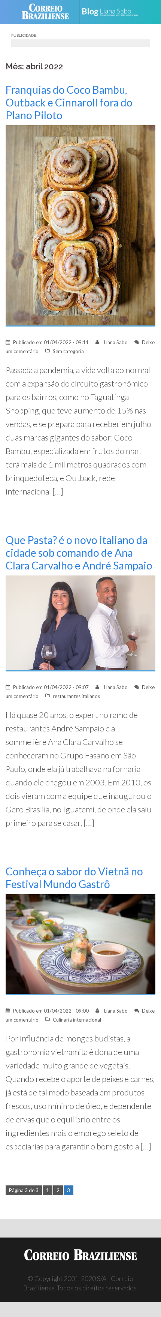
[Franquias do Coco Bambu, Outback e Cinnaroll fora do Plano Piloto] (80, 225)
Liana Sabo (116, 342)
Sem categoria (68, 351)
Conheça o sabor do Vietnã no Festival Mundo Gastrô (74, 877)
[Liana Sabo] (112, 12)
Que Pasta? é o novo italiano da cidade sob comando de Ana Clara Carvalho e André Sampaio (79, 552)
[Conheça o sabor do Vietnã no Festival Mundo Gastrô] (80, 944)
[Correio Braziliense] (48, 12)
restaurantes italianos (76, 696)
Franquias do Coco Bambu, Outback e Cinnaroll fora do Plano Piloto (69, 102)
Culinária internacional (77, 1020)
